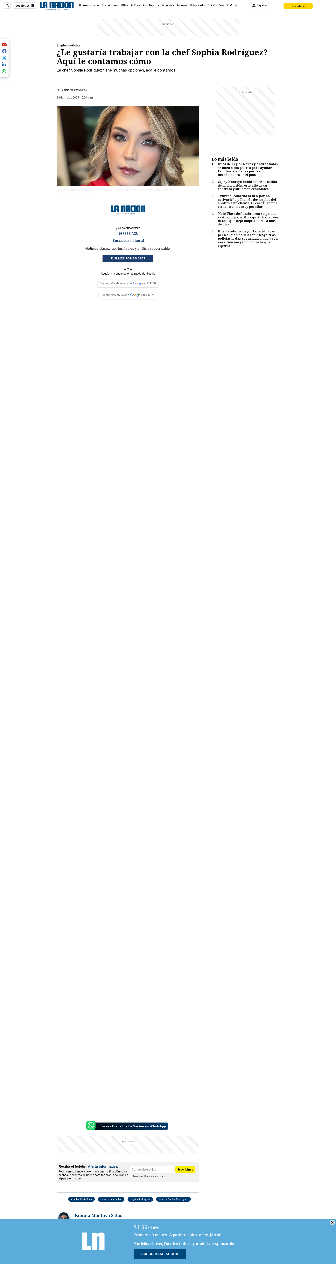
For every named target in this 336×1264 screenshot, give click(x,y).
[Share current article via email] (4, 44)
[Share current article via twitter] (4, 57)
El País (125, 5)
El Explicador (197, 5)
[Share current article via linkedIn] (4, 64)
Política (135, 5)
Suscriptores (110, 5)
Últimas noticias (89, 5)
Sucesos (181, 5)
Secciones (22, 5)
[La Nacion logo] (56, 5)
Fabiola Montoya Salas (74, 89)
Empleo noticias (68, 45)
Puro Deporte (151, 5)
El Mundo (232, 5)
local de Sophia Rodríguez (173, 1199)
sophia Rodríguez (140, 1199)
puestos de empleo (111, 1199)
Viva (222, 5)
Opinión (212, 5)
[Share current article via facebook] (4, 51)
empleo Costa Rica (81, 1199)
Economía (168, 5)
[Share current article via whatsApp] (4, 71)
